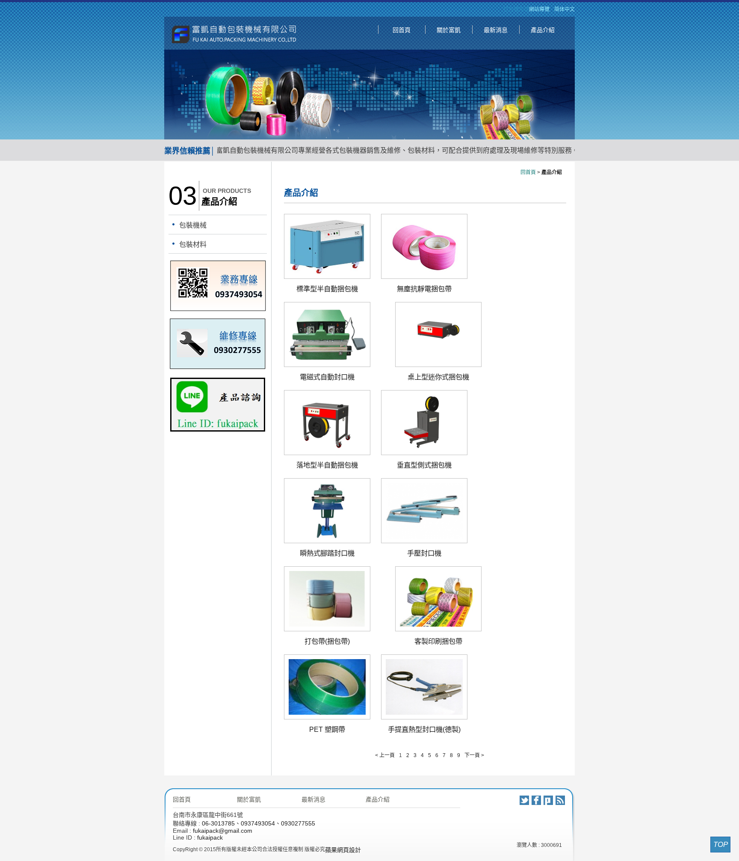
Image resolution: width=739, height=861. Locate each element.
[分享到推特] (524, 800)
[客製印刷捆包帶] (438, 624)
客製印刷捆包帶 (438, 641)
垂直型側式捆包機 (424, 465)
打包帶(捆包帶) (327, 641)
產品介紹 (543, 30)
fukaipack (210, 837)
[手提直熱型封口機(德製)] (424, 712)
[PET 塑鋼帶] (327, 712)
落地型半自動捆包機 (327, 465)
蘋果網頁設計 (343, 849)
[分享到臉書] (536, 800)
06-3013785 (218, 823)
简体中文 (564, 9)
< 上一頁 (385, 755)
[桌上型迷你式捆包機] (438, 360)
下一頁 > (474, 755)
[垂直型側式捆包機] (424, 448)
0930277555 (298, 823)
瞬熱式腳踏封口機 (327, 553)
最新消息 (496, 30)
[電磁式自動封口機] (327, 360)
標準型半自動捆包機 (327, 289)
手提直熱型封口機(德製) (424, 729)
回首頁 (402, 30)
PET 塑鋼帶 (327, 729)
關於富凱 (449, 30)
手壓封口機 (424, 553)
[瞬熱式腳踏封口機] (327, 536)
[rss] (560, 800)
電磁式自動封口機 (327, 377)
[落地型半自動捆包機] (327, 448)
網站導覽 (539, 9)
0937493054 (258, 823)
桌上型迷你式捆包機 (438, 377)
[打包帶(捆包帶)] (327, 624)
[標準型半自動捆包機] (327, 272)
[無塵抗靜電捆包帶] (424, 272)
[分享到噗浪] (548, 800)
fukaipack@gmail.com (222, 830)
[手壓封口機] (424, 536)
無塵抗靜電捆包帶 (424, 289)
